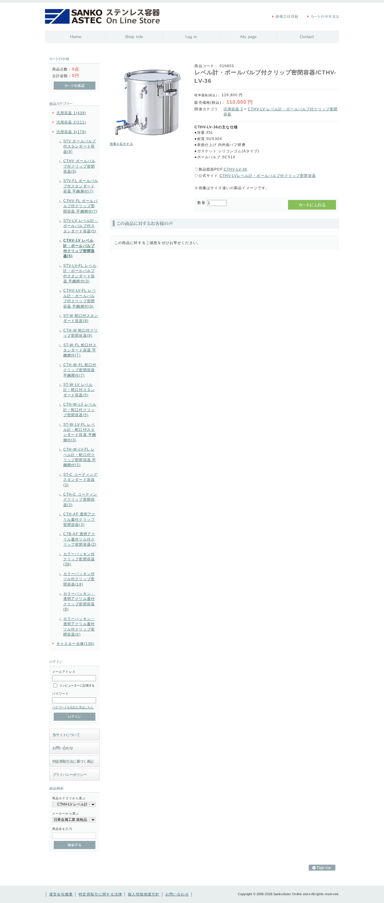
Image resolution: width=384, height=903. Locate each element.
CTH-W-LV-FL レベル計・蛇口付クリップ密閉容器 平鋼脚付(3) (79, 457)
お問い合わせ (62, 748)
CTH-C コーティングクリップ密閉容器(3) (80, 499)
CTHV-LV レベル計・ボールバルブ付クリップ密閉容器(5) (79, 248)
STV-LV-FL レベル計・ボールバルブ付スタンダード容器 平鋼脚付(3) (80, 273)
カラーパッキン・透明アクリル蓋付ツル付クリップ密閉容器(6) (79, 626)
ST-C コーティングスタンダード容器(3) (80, 479)
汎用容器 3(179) (71, 132)
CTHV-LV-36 (236, 169)
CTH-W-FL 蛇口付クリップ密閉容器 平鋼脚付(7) (80, 370)
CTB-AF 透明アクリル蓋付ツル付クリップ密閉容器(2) (80, 539)
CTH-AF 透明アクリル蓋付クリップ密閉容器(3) (79, 519)
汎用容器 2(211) (71, 122)
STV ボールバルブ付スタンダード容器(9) (79, 146)
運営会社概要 (61, 894)
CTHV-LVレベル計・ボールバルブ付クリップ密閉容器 (268, 175)
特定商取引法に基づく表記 (73, 761)
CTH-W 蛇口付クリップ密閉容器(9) (80, 332)
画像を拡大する (121, 143)
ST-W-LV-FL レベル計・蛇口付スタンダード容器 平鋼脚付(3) (79, 432)
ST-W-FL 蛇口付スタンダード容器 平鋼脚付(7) (80, 350)
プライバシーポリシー (69, 774)
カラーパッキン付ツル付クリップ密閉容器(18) (79, 579)
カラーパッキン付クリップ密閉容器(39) (79, 559)
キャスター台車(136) (75, 643)
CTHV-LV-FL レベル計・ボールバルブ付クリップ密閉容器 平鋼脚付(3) (79, 298)
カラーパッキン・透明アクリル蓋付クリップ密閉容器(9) (79, 601)
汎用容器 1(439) (71, 113)
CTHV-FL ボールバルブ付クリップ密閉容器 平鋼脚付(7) (80, 206)
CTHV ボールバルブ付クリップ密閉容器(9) (79, 166)
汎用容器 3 (233, 109)
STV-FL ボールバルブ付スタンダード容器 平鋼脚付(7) (80, 186)
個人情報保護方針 (143, 894)
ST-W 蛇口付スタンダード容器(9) (80, 318)
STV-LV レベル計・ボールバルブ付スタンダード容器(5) (80, 226)
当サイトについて (66, 735)
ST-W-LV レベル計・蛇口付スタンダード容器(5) (79, 390)
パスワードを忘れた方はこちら (73, 707)
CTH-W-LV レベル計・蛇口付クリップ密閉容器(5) (80, 409)
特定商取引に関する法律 (100, 894)
